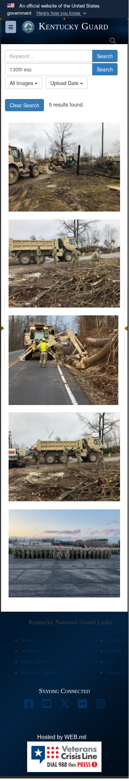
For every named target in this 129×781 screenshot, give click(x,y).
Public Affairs (35, 661)
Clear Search (24, 105)
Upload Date (65, 82)
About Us (30, 651)
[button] (62, 13)
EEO (111, 661)
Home (27, 640)
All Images (22, 82)
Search (105, 56)
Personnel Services (40, 672)
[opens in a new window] (29, 705)
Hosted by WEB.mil (61, 737)
